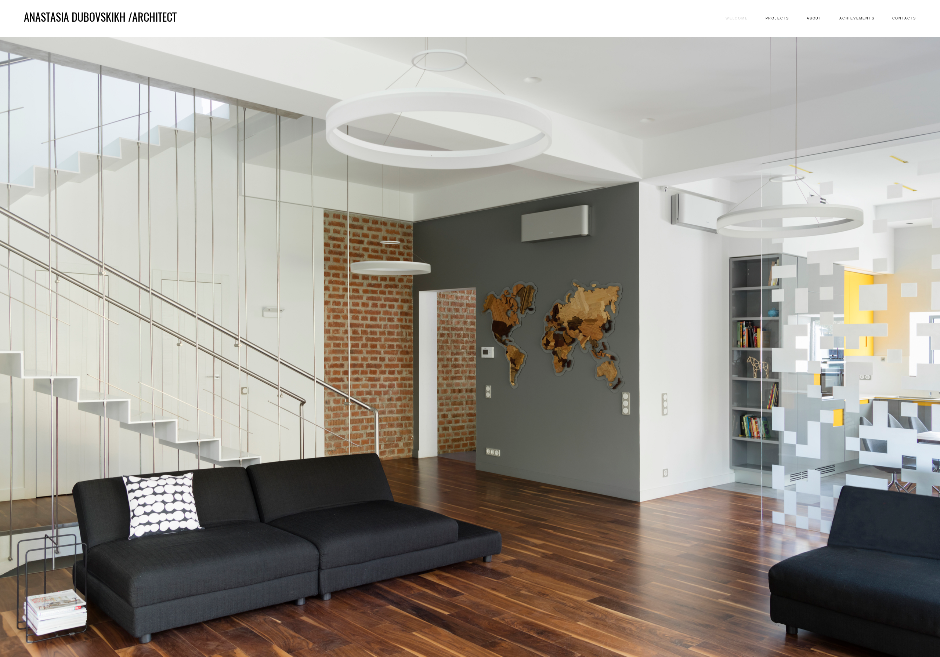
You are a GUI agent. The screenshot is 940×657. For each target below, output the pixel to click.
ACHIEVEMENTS (857, 18)
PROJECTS (777, 18)
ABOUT (814, 18)
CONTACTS (904, 18)
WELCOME (737, 18)
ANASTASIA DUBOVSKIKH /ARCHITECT (100, 18)
